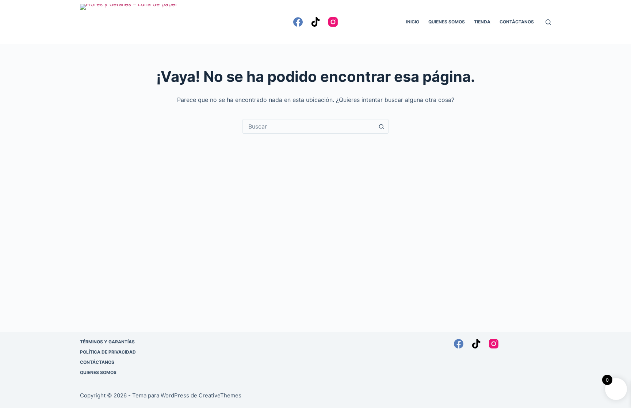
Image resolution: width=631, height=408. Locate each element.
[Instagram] (333, 22)
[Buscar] (548, 22)
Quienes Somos (446, 21)
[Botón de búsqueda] (381, 126)
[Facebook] (298, 22)
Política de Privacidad (108, 352)
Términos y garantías (107, 341)
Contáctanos (517, 21)
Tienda (482, 21)
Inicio (412, 21)
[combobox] (308, 126)
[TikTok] (315, 22)
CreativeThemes (220, 395)
